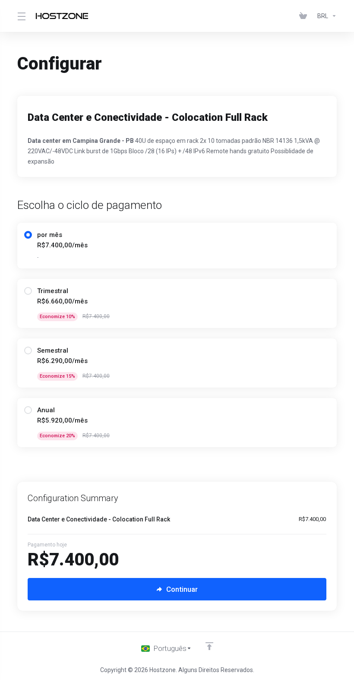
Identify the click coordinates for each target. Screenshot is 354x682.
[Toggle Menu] (21, 16)
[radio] (28, 235)
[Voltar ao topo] (209, 646)
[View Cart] (305, 16)
